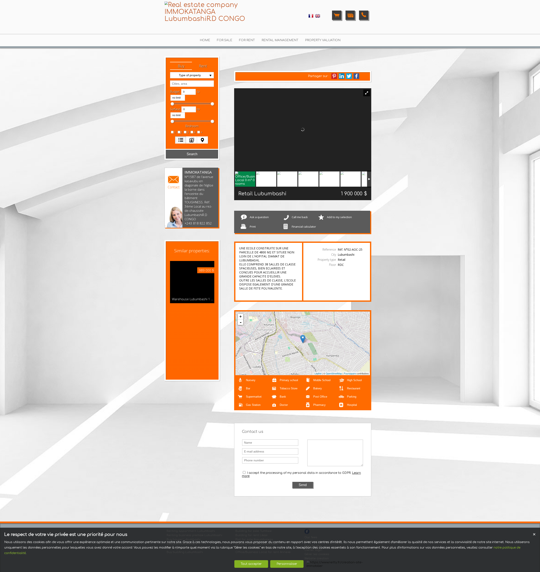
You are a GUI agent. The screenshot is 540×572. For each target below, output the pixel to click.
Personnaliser (287, 563)
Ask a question (259, 217)
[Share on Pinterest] (334, 76)
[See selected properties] (336, 15)
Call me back (300, 217)
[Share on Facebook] (356, 76)
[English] (318, 17)
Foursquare (350, 373)
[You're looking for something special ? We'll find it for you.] (350, 15)
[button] (181, 66)
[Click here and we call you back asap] (363, 15)
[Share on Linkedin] (341, 76)
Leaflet (318, 373)
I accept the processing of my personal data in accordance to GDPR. (299, 472)
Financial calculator (304, 226)
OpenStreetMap (334, 373)
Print (253, 226)
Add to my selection (339, 217)
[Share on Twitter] (349, 76)
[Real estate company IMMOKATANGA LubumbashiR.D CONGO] (207, 18)
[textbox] (192, 83)
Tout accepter (251, 563)
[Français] (311, 17)
